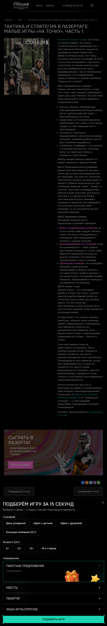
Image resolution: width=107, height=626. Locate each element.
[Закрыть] (102, 502)
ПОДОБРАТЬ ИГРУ (53, 619)
